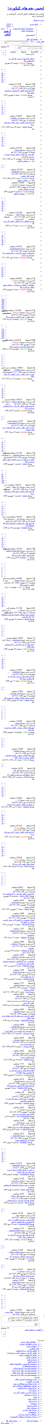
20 (2, 442)
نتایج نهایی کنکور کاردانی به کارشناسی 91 (18, 894)
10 (2, 107)
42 (2, 210)
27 (2, 853)
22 (2, 447)
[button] (3, 55)
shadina (17, 751)
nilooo (27, 909)
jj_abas (26, 1075)
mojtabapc (25, 178)
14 (2, 137)
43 (2, 600)
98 (2, 476)
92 (2, 80)
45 (2, 604)
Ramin (24, 379)
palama (26, 1060)
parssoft (26, 979)
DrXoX (26, 649)
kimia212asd (15, 931)
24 (2, 451)
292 (3, 308)
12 (2, 112)
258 (3, 332)
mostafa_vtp (15, 118)
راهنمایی (31, 948)
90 (2, 76)
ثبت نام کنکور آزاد (27, 977)
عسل (18, 1215)
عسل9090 (25, 1005)
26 (2, 851)
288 (3, 300)
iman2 (17, 889)
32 (2, 389)
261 (3, 338)
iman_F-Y (16, 487)
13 (2, 114)
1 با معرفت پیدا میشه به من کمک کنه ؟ (19, 1031)
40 (2, 206)
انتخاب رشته (29, 907)
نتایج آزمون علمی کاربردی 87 (23, 1287)
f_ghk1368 (25, 1129)
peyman (24, 95)
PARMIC (23, 1142)
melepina (16, 455)
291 (3, 306)
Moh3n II (23, 63)
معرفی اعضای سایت (26, 189)
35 (2, 395)
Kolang (24, 528)
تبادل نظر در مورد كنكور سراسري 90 (20, 317)
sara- (27, 992)
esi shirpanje (24, 1174)
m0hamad (16, 640)
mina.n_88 (16, 402)
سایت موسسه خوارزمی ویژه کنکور (20, 1127)
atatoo (17, 723)
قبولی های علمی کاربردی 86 (23, 864)
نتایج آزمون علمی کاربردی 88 (23, 555)
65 (2, 276)
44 (2, 602)
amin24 (24, 837)
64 (2, 274)
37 (2, 238)
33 (2, 391)
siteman (17, 1012)
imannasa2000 (24, 1224)
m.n (18, 519)
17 (2, 144)
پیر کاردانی (16, 1181)
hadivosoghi (24, 1289)
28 (2, 855)
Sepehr (17, 581)
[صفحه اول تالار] (42, 2)
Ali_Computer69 (23, 1116)
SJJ (18, 800)
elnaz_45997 (24, 896)
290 (3, 304)
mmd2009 (16, 1165)
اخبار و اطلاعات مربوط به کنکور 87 (20, 775)
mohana (26, 807)
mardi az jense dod (13, 551)
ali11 (18, 996)
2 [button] (3, 53)
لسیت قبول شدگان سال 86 (23, 1276)
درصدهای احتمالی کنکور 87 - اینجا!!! (20, 805)
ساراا (18, 1066)
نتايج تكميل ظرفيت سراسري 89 (22, 347)
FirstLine (26, 966)
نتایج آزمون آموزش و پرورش (23, 1114)
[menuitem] (24, 28)
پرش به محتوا (39, 20)
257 (3, 330)
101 (3, 483)
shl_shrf (17, 770)
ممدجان (26, 1033)
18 (2, 146)
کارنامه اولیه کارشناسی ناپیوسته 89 (20, 1086)
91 (2, 78)
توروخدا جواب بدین (27, 1044)
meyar (27, 1203)
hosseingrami (15, 249)
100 (3, 481)
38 (2, 202)
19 (2, 661)
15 (2, 139)
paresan (26, 1103)
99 (2, 478)
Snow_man (25, 1190)
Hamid (17, 1081)
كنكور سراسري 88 (27, 585)
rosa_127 (23, 226)
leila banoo (16, 903)
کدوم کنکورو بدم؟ (27, 1057)
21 (2, 444)
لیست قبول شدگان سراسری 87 (22, 1256)
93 (2, 82)
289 (3, 302)
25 (2, 849)
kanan (25, 127)
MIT (18, 215)
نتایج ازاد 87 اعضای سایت (24, 1140)
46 (2, 606)
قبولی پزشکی (29, 990)
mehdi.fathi (25, 1020)
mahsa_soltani (14, 1252)
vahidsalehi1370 (14, 423)
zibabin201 (16, 172)
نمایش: (35, 1317)
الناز (18, 1123)
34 (2, 393)
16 (2, 141)
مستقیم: (18, 1320)
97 (2, 474)
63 (2, 272)
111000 (17, 370)
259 (3, 334)
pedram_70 (25, 937)
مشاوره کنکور (22, 161)
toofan (17, 150)
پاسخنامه (30, 935)
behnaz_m (25, 950)
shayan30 (25, 924)
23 (2, 449)
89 (2, 73)
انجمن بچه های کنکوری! (26, 8)
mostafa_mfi (15, 694)
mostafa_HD (22, 1088)
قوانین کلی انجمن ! (27, 176)
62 (2, 270)
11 (2, 110)
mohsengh (16, 1282)
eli (28, 557)
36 (2, 236)
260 (3, 336)
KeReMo (16, 672)
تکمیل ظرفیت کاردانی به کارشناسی (20, 1200)
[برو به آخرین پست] (11, 86)
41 (2, 208)
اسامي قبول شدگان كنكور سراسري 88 (19, 698)
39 (2, 204)
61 (2, 268)
